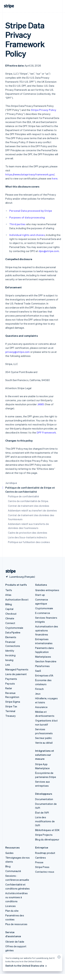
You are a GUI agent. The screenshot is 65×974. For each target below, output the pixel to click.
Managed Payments (16, 669)
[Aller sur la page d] (9, 571)
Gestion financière (45, 661)
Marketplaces (43, 656)
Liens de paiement (16, 674)
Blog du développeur (47, 839)
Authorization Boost (16, 599)
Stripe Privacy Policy (43, 110)
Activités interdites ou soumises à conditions (16, 897)
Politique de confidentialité (23, 496)
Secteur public (43, 738)
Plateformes (42, 666)
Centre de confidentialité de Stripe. (28, 501)
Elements (10, 637)
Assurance (41, 707)
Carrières (40, 857)
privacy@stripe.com (17, 352)
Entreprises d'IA (44, 675)
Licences (10, 906)
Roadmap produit (45, 853)
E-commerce (42, 613)
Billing (8, 604)
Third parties (17, 224)
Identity (9, 650)
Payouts (10, 683)
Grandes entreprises (47, 590)
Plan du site (11, 910)
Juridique (11, 483)
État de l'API (42, 812)
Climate (9, 618)
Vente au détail (43, 742)
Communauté (13, 871)
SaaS (38, 670)
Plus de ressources (16, 924)
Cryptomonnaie (14, 627)
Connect (10, 623)
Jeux (37, 693)
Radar (8, 688)
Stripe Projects (43, 834)
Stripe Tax (11, 706)
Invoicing (10, 655)
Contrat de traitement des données (28, 505)
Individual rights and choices (27, 235)
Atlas (8, 594)
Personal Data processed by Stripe (30, 210)
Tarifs (8, 590)
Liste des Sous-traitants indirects (27, 537)
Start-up (40, 594)
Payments (11, 678)
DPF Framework (46, 432)
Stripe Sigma (12, 701)
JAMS (40, 404)
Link (7, 664)
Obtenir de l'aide (14, 941)
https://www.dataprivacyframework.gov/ (29, 174)
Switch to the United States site (24, 965)
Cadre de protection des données (27, 532)
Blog (7, 866)
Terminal (10, 711)
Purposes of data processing (27, 217)
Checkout (11, 613)
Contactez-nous (44, 871)
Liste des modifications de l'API (45, 821)
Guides (9, 853)
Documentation (44, 799)
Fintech (39, 689)
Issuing (9, 660)
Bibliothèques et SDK (47, 830)
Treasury (10, 715)
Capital (9, 609)
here (55, 178)
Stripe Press (42, 867)
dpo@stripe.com (49, 251)
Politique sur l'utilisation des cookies (29, 542)
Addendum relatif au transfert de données (32, 510)
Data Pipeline (12, 632)
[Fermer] (58, 958)
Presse (39, 862)
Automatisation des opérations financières (46, 630)
